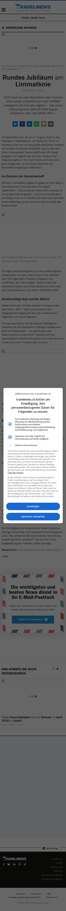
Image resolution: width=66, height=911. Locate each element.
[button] (33, 445)
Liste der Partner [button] (16, 472)
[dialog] (33, 455)
